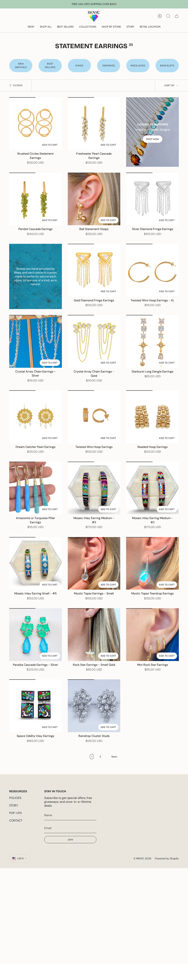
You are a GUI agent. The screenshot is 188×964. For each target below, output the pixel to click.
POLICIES (15, 798)
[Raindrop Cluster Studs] (94, 705)
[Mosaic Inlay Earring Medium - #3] (94, 488)
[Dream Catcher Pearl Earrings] (35, 416)
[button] (45, 26)
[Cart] (176, 16)
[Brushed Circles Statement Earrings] (35, 123)
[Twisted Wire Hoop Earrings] (94, 416)
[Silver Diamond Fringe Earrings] (152, 199)
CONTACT (15, 820)
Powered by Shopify (167, 858)
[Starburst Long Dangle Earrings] (152, 341)
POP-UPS (15, 813)
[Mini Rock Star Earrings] (152, 634)
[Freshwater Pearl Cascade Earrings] (94, 123)
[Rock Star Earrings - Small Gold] (94, 634)
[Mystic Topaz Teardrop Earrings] (152, 563)
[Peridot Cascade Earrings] (35, 199)
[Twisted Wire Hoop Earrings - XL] (152, 270)
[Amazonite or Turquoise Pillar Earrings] (35, 488)
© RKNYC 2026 (142, 858)
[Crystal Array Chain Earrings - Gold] (94, 341)
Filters (17, 85)
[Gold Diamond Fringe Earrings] (94, 270)
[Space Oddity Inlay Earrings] (35, 705)
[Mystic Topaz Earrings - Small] (94, 563)
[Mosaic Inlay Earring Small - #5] (35, 563)
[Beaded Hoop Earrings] (152, 416)
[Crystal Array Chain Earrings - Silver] (35, 341)
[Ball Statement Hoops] (94, 199)
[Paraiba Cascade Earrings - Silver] (35, 634)
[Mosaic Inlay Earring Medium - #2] (152, 488)
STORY (13, 805)
